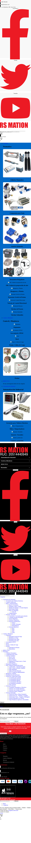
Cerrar (1, 813)
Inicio (1, 706)
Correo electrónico (4, 731)
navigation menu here (13, 810)
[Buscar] (1, 134)
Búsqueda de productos (5, 131)
